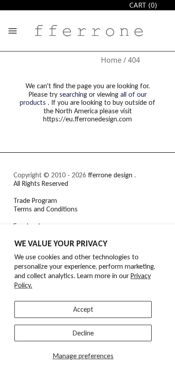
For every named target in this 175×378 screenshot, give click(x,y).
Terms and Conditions (45, 209)
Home (111, 60)
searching (73, 94)
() (143, 5)
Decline (83, 333)
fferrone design (110, 175)
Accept (83, 309)
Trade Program (35, 200)
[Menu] (12, 31)
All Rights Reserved (40, 183)
